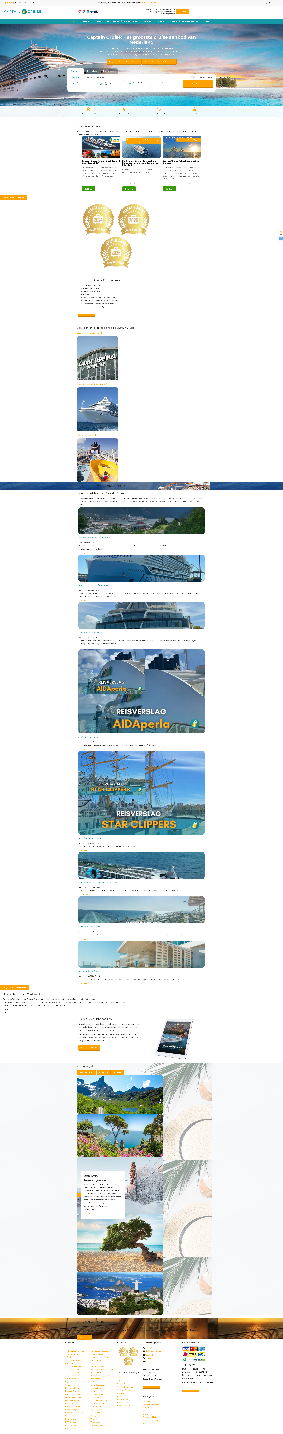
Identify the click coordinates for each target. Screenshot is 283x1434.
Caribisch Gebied (124, 1390)
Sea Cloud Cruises (97, 1394)
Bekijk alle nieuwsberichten (14, 988)
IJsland (120, 1396)
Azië (119, 1381)
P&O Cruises (95, 1360)
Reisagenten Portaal (151, 1387)
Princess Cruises (97, 1366)
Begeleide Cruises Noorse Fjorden (124, 62)
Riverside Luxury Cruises (100, 1376)
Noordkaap (122, 1402)
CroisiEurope (70, 1379)
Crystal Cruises (71, 1382)
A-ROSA (68, 1357)
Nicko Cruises (70, 1425)
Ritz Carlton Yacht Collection (97, 1380)
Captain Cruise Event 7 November (159, 62)
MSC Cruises (70, 1422)
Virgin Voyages (96, 1419)
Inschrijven (182, 11)
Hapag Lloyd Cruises (73, 1407)
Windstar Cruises (97, 1425)
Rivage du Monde (97, 1372)
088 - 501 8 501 (148, 3)
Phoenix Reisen (96, 1354)
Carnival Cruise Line (73, 1366)
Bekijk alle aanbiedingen (13, 197)
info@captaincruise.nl (154, 1351)
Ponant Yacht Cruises (99, 1363)
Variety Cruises (96, 1416)
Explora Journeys (72, 1394)
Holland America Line (74, 1413)
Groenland (121, 1393)
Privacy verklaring (150, 1417)
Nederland (273, 3)
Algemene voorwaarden (153, 1411)
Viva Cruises (95, 1422)
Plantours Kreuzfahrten (100, 1357)
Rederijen (147, 21)
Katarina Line (70, 1419)
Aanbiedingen (113, 21)
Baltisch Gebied (123, 1384)
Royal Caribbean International (97, 1386)
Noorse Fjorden (123, 1405)
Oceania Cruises (97, 1348)
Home (75, 21)
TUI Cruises (95, 1413)
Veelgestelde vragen (151, 1405)
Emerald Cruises (72, 1391)
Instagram (149, 1358)
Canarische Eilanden (125, 1387)
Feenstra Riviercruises (74, 1397)
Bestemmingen (131, 21)
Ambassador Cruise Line (75, 1351)
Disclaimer (147, 1414)
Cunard (68, 1385)
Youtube (148, 1361)
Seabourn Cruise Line (99, 1397)
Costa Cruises (70, 1376)
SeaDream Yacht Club (99, 1400)
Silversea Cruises (97, 1403)
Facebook (149, 1355)
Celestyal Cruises (72, 1372)
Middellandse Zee (124, 1399)
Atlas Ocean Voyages (74, 1360)
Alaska (120, 1378)
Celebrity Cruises (72, 1369)
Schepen (117, 1072)
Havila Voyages (71, 1410)
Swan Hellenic (96, 1410)
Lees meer (83, 553)
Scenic (93, 1391)
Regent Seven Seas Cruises (101, 1369)
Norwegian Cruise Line (74, 1428)
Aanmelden (84, 1337)
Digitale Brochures (190, 21)
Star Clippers (95, 1407)
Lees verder (89, 1213)
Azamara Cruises (72, 1363)
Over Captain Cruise (86, 315)
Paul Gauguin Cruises (99, 1351)
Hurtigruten (70, 1416)
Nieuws (146, 1408)
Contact (207, 21)
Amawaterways (71, 1354)
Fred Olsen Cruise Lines (75, 1403)
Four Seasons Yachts (73, 1400)
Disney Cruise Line (72, 1388)
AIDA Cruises (70, 1348)
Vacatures (147, 1423)
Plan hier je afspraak (190, 1391)
